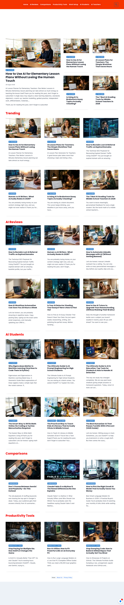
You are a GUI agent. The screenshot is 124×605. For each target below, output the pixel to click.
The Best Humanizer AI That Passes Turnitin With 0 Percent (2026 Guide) (100, 425)
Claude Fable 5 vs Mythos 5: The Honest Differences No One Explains (61, 488)
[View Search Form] (116, 4)
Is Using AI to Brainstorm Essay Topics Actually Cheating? (74, 100)
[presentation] (33, 53)
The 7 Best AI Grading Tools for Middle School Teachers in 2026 (105, 100)
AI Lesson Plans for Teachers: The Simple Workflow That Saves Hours (104, 63)
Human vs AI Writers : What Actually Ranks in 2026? (21, 197)
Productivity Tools (60, 4)
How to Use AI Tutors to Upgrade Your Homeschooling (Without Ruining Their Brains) (100, 307)
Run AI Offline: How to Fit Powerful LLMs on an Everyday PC (61, 550)
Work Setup (73, 4)
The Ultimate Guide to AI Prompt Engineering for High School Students (60, 368)
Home (25, 4)
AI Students (84, 4)
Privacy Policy (68, 577)
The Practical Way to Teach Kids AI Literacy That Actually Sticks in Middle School (61, 425)
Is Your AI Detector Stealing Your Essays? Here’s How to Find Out (62, 307)
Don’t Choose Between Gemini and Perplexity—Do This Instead (22, 488)
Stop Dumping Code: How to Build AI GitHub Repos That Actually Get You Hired (99, 550)
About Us (59, 577)
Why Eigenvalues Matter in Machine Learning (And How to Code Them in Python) (23, 368)
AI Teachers (96, 4)
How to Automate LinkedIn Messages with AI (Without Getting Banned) (98, 254)
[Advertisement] (62, 22)
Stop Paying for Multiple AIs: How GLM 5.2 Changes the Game (22, 550)
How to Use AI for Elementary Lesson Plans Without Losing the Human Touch (33, 77)
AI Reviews (34, 4)
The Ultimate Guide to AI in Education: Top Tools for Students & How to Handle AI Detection (99, 369)
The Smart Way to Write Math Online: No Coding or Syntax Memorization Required (22, 425)
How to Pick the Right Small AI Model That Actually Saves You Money (100, 488)
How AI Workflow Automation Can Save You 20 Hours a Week (23, 306)
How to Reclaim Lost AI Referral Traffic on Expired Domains (100, 146)
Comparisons (45, 4)
